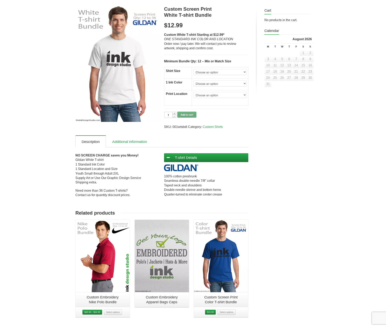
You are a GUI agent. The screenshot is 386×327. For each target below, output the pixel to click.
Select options (113, 312)
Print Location (176, 94)
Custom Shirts (213, 127)
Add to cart (187, 114)
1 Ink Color (174, 82)
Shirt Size (173, 71)
